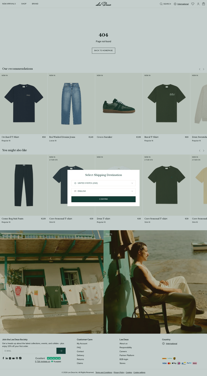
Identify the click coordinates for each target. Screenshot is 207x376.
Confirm (103, 199)
